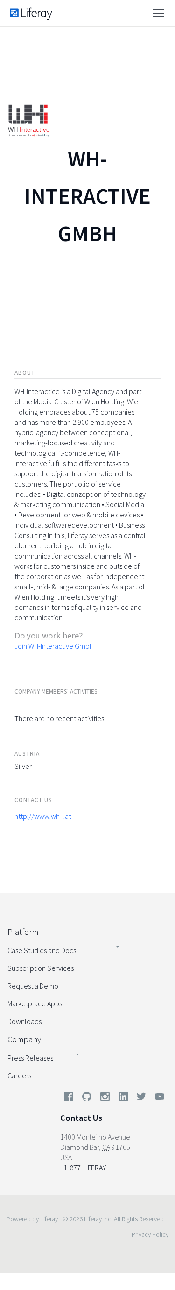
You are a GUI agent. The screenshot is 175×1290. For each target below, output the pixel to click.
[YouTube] (157, 1098)
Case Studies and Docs (41, 950)
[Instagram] (105, 1098)
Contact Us (81, 1117)
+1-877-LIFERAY (83, 1167)
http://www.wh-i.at (42, 816)
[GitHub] (86, 1098)
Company (24, 1039)
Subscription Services (40, 968)
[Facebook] (68, 1098)
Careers (19, 1075)
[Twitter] (141, 1098)
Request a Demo (32, 985)
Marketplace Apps (34, 1003)
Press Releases (30, 1057)
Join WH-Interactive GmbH (54, 646)
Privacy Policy (150, 1234)
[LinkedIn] (123, 1098)
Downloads (24, 1021)
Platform (22, 931)
